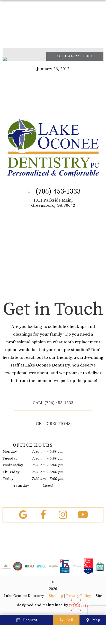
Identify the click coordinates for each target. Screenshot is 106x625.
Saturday (21, 485)
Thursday (11, 472)
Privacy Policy (78, 595)
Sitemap (56, 595)
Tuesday (10, 458)
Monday (10, 451)
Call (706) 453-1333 (53, 403)
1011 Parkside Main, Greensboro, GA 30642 (53, 203)
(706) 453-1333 (57, 191)
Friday (8, 478)
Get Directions (53, 424)
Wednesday (13, 465)
